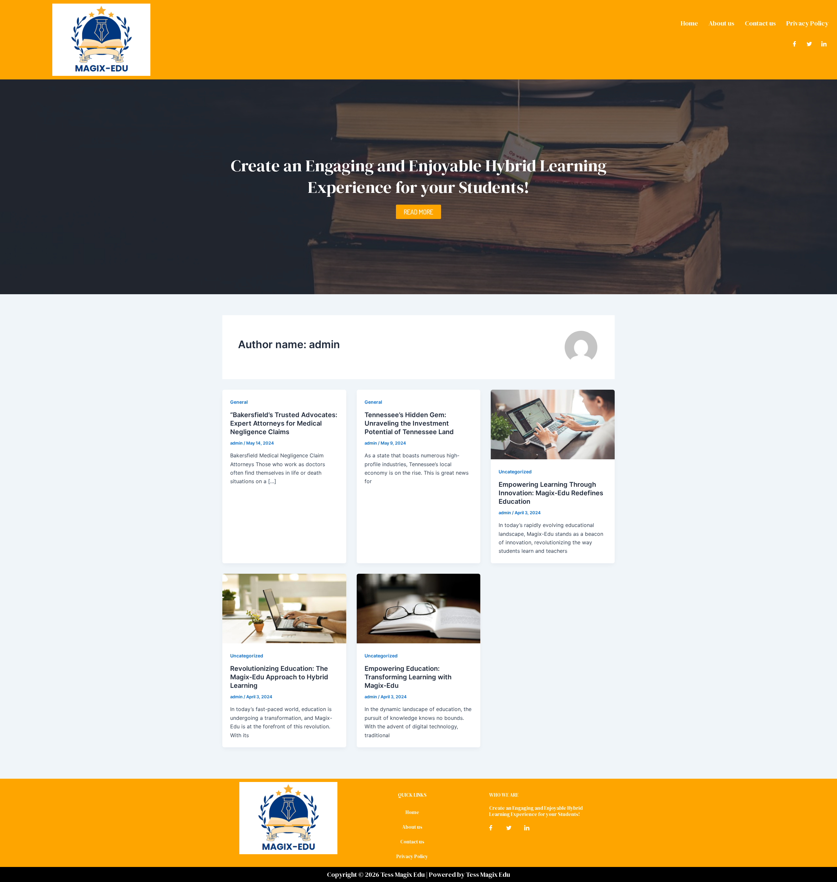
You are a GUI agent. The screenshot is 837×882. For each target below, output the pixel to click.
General (239, 402)
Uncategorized (515, 471)
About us (721, 23)
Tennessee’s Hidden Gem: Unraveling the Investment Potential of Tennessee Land (409, 423)
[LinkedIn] (824, 43)
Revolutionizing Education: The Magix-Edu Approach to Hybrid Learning (279, 677)
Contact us (760, 23)
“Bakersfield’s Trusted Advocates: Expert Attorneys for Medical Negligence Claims (283, 423)
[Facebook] (794, 43)
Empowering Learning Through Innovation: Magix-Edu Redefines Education (551, 493)
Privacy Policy (807, 23)
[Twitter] (809, 43)
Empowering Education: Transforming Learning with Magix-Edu (408, 677)
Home (689, 23)
